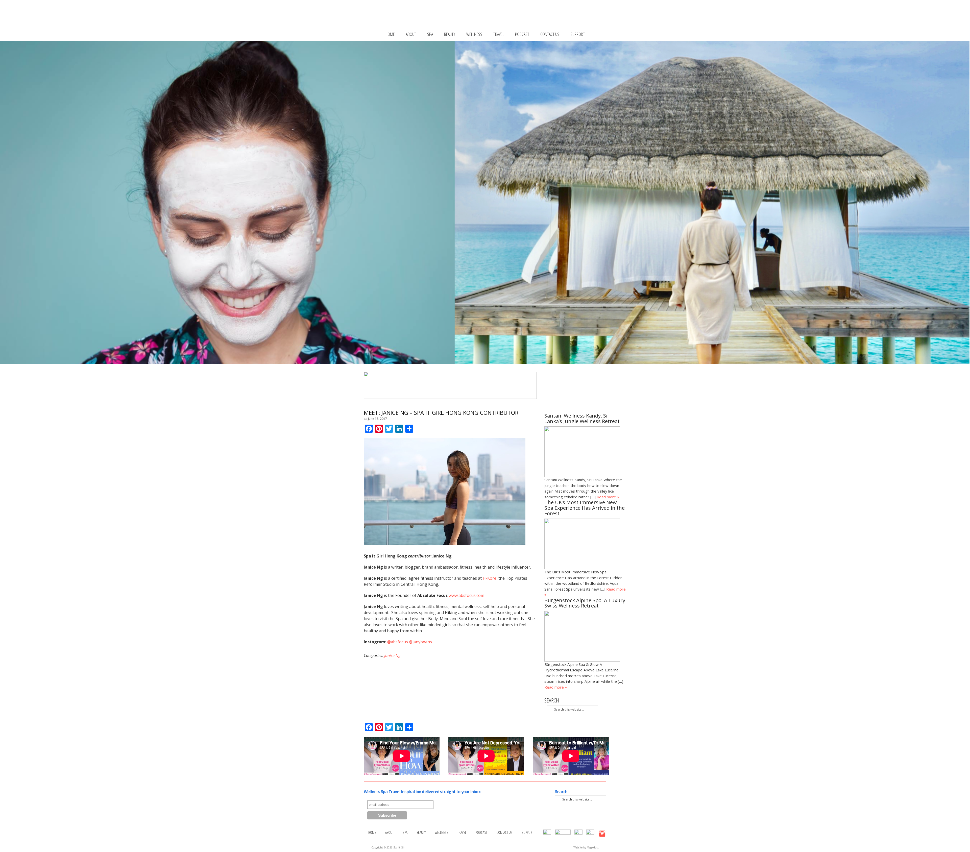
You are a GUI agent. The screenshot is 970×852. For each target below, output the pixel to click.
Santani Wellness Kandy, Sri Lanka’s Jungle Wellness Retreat (582, 419)
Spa (430, 34)
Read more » (608, 496)
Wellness (474, 34)
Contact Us (549, 34)
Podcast (522, 34)
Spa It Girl (492, 15)
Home (390, 34)
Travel (498, 34)
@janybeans (420, 642)
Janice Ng (392, 655)
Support (577, 34)
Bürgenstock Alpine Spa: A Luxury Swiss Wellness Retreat (584, 603)
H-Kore (490, 578)
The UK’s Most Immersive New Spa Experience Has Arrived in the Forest (584, 508)
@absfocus (397, 642)
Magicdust (593, 847)
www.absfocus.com (466, 595)
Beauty (449, 34)
